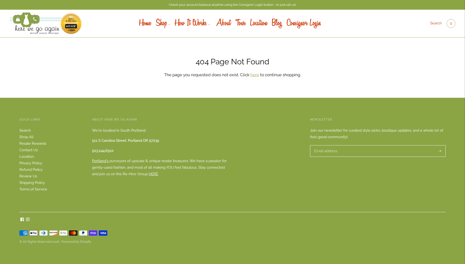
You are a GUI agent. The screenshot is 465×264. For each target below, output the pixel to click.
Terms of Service (33, 189)
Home (145, 23)
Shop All (26, 137)
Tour (240, 23)
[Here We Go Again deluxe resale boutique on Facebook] (22, 220)
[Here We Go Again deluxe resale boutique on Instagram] (28, 220)
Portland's (100, 161)
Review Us (28, 176)
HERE (153, 174)
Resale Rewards (32, 143)
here (254, 74)
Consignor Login (304, 23)
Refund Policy (31, 169)
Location (258, 23)
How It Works (191, 23)
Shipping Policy (32, 183)
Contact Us (28, 150)
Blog (277, 23)
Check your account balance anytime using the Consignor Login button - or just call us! (232, 5)
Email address (325, 145)
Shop (161, 23)
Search (436, 23)
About (223, 23)
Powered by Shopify (76, 241)
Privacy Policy (30, 163)
